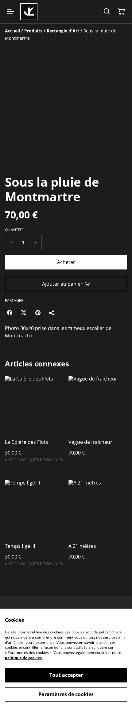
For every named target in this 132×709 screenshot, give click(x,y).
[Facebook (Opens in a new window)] (9, 312)
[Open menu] (10, 11)
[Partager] (51, 312)
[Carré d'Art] (28, 11)
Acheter (66, 262)
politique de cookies (23, 657)
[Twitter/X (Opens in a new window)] (23, 312)
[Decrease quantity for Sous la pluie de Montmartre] (11, 242)
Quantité (14, 230)
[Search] (106, 11)
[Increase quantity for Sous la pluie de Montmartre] (35, 242)
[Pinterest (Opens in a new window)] (37, 312)
